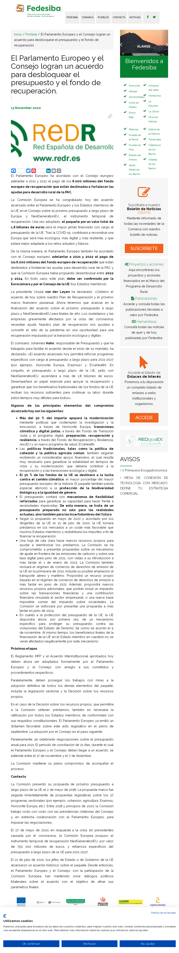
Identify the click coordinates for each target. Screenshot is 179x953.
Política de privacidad (163, 912)
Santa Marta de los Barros (134, 170)
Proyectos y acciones (146, 264)
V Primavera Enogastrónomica (144, 470)
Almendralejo (137, 96)
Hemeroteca (146, 322)
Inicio (18, 34)
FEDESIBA (72, 17)
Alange (133, 91)
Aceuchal (134, 85)
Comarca (87, 17)
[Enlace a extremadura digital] (144, 441)
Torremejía (154, 139)
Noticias (134, 17)
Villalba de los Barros (152, 164)
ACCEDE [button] (144, 417)
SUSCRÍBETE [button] (144, 248)
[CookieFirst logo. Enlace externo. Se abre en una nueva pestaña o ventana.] (5, 916)
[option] (21, 901)
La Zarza (153, 111)
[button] (123, 43)
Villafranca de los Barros (154, 149)
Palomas (134, 129)
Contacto (119, 17)
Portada (31, 34)
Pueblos (103, 17)
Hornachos (154, 95)
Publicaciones (146, 298)
